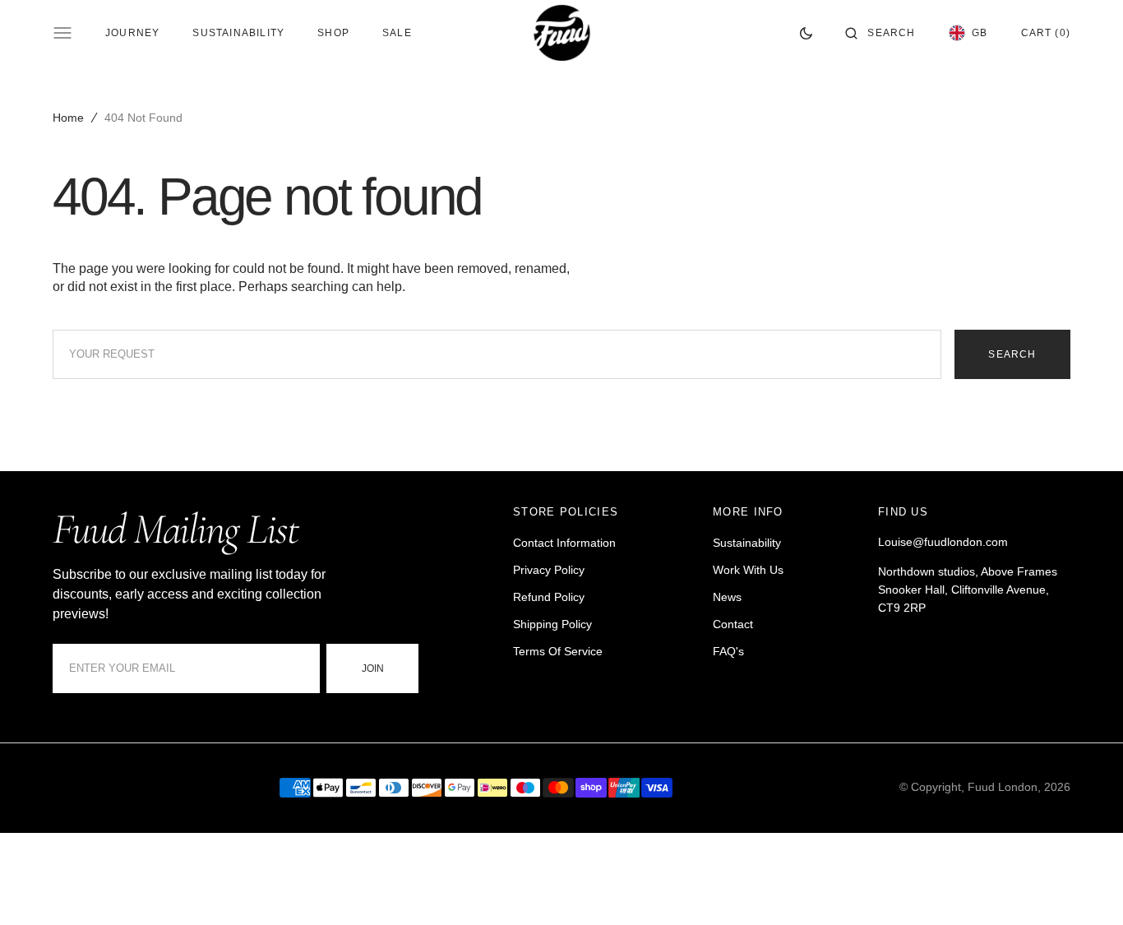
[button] (880, 33)
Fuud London (1003, 786)
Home (68, 117)
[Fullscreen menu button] (62, 32)
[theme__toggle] (806, 33)
